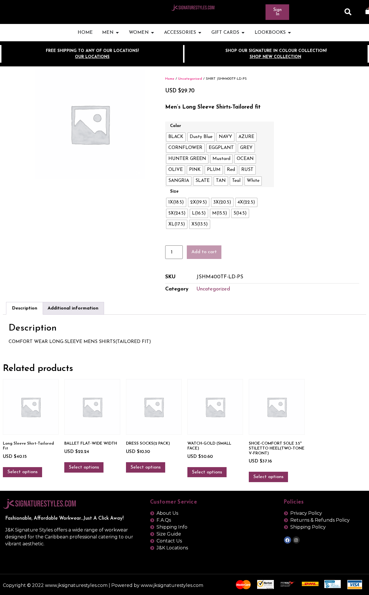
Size (174, 192)
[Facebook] (287, 540)
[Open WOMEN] (152, 32)
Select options (22, 472)
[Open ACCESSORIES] (199, 32)
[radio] (175, 137)
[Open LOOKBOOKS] (289, 32)
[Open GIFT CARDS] (243, 32)
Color (175, 126)
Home (169, 79)
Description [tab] (24, 308)
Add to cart (204, 252)
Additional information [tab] (73, 308)
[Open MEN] (117, 32)
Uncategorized (190, 79)
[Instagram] (296, 540)
